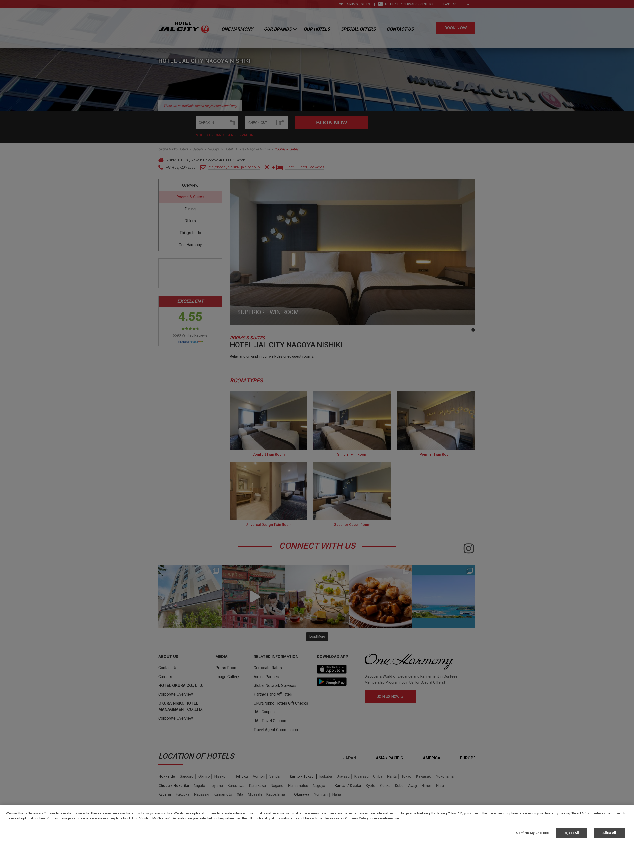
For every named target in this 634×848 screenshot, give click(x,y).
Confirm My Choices (532, 833)
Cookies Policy (357, 818)
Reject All (571, 833)
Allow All (609, 833)
